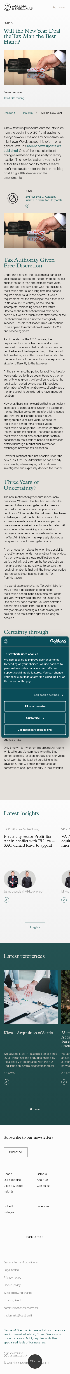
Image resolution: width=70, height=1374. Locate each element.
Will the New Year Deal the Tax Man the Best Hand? (53, 113)
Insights (28, 113)
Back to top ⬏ (35, 1237)
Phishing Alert (12, 1300)
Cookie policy (12, 1285)
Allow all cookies (35, 706)
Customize (33, 717)
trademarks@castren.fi (18, 1315)
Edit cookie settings (46, 694)
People (8, 1174)
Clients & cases (13, 1185)
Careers (42, 1174)
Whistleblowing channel (18, 1293)
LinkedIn (9, 1206)
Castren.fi (9, 113)
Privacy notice (12, 1277)
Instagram (10, 1212)
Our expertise (12, 1180)
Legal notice (11, 1270)
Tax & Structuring (14, 98)
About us (42, 1180)
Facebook (43, 1206)
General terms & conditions (21, 1262)
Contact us (43, 1185)
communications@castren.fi (21, 1308)
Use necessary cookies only (35, 729)
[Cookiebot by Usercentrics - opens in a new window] (50, 641)
